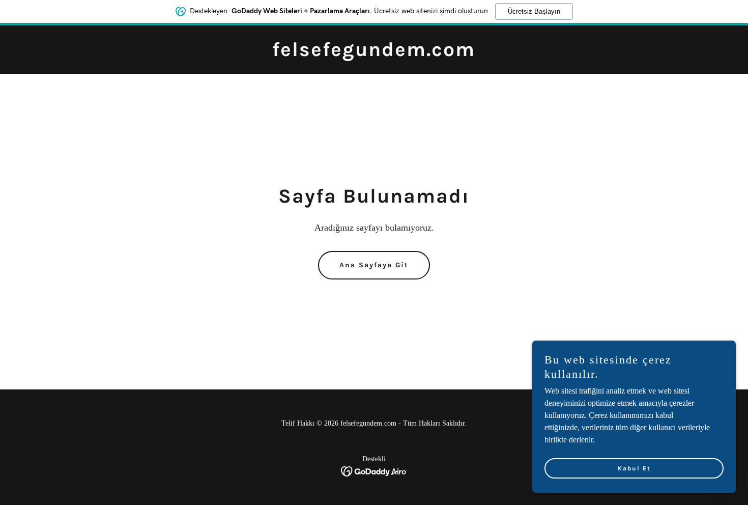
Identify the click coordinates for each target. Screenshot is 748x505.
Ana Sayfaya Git (374, 265)
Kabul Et (634, 468)
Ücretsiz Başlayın (534, 11)
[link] (373, 53)
